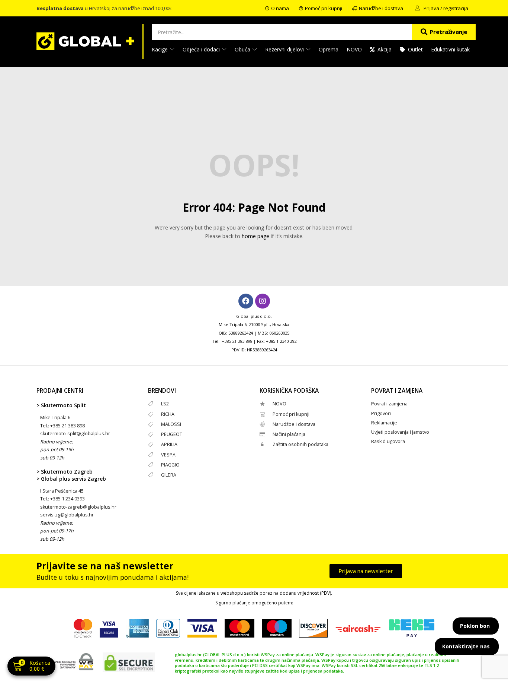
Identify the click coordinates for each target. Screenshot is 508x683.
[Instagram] (262, 301)
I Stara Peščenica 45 (62, 491)
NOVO (354, 49)
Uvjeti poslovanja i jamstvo (400, 432)
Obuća (243, 49)
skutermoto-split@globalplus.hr (75, 433)
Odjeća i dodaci (202, 49)
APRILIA (169, 444)
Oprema (328, 49)
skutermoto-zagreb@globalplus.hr (78, 507)
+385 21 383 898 (237, 341)
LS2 (165, 404)
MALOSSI (171, 424)
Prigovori (381, 413)
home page (255, 236)
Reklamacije (384, 423)
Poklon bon (475, 625)
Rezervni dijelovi (285, 49)
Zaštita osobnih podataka (300, 444)
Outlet (415, 49)
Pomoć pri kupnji (291, 414)
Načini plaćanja (289, 434)
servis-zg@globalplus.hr (67, 515)
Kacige (160, 49)
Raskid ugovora (388, 441)
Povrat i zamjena (389, 404)
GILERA (168, 475)
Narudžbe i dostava (294, 424)
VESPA (168, 455)
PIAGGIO (170, 465)
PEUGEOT (171, 434)
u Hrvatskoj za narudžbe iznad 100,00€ (104, 8)
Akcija (384, 49)
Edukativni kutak (450, 49)
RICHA (167, 414)
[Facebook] (245, 301)
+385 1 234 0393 (67, 499)
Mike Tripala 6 (55, 417)
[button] (31, 667)
